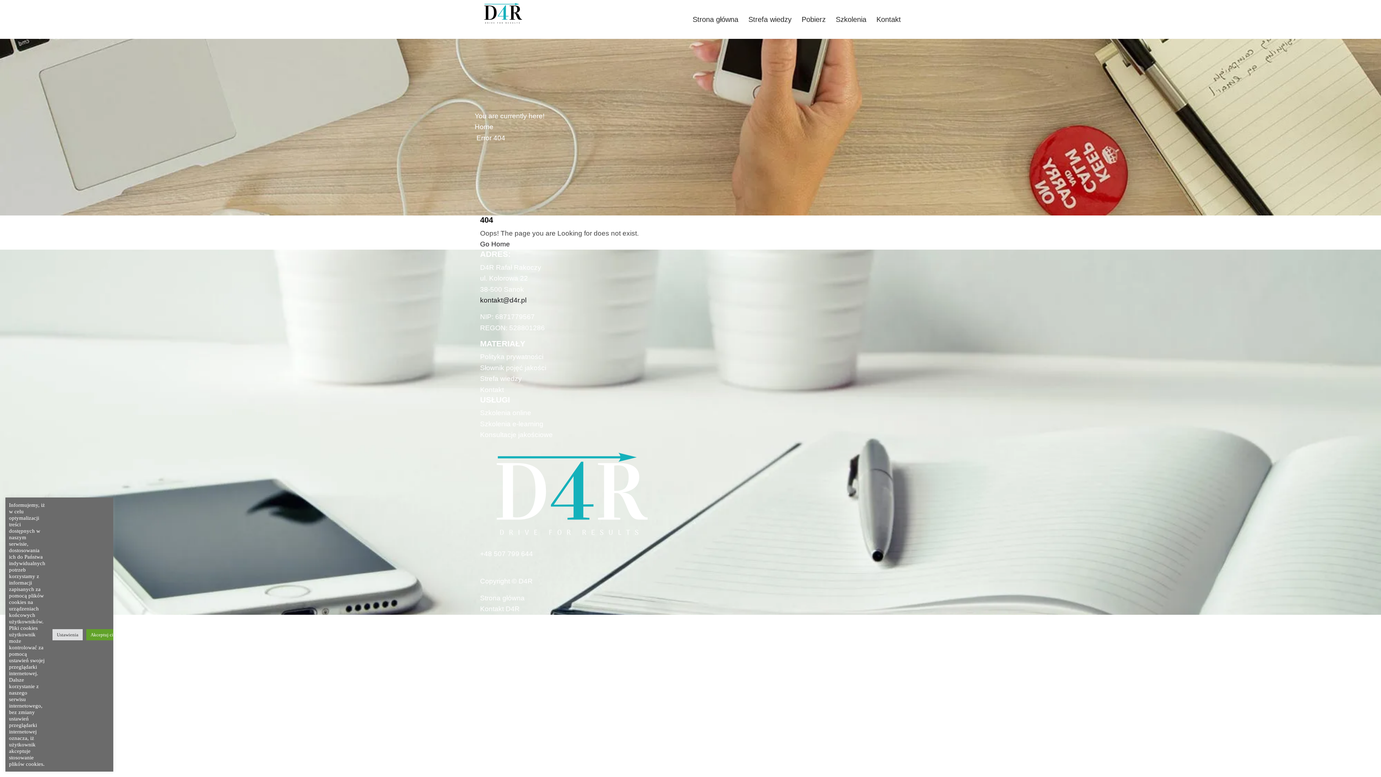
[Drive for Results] (528, 13)
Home (484, 127)
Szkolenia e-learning (511, 424)
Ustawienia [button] (67, 634)
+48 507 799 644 (506, 554)
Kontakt (888, 19)
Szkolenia (851, 19)
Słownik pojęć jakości (513, 368)
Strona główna (715, 19)
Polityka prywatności (511, 356)
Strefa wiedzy (770, 19)
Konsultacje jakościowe (516, 435)
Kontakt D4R (500, 609)
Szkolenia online (505, 413)
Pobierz (814, 19)
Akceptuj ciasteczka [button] (110, 634)
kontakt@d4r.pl (503, 300)
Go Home (495, 244)
